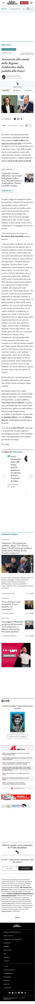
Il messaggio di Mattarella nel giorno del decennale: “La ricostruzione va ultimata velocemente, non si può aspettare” (12, 626)
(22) (32, 613)
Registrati (25, 868)
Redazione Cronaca (9, 636)
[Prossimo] (31, 476)
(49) (32, 635)
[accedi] (31, 3)
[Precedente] (3, 476)
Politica (6, 45)
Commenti (7, 119)
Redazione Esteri (8, 593)
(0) (14, 486)
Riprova (17, 917)
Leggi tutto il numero (17, 737)
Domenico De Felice (13, 76)
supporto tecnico (6, 911)
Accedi (9, 868)
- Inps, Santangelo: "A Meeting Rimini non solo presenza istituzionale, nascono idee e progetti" (16, 763)
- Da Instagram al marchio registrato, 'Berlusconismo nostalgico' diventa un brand (14, 783)
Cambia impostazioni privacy (12, 939)
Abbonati (24, 3)
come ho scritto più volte (11, 143)
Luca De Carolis (7, 613)
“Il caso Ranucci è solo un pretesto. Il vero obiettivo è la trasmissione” (10, 605)
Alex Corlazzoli (13, 484)
